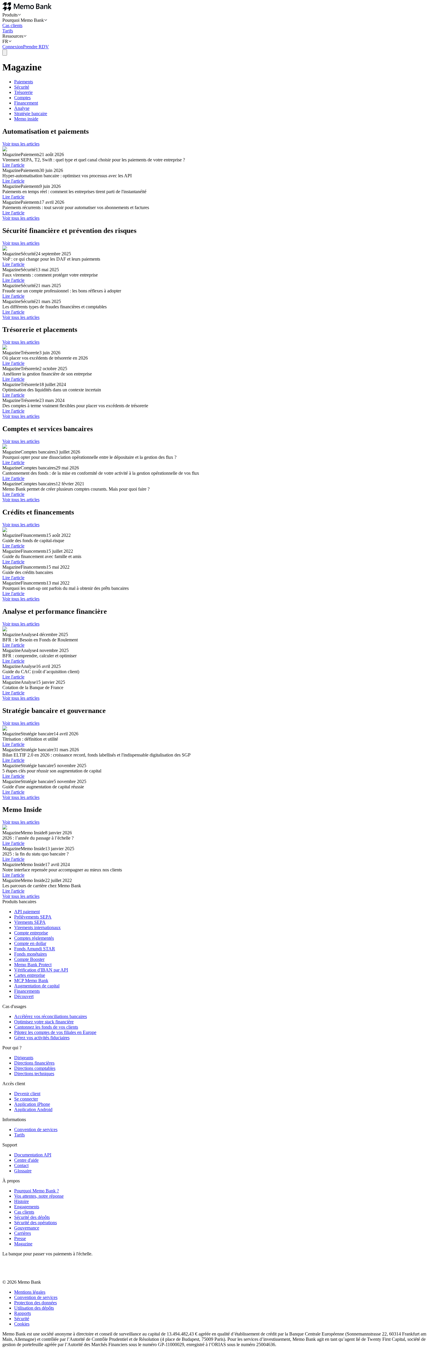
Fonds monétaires (30, 954)
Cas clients (12, 25)
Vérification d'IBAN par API (41, 969)
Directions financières (34, 1062)
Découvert (24, 996)
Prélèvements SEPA (33, 916)
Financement (26, 102)
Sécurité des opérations (35, 1222)
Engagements (26, 1206)
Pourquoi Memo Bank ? (36, 1190)
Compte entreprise (31, 932)
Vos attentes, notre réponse (39, 1196)
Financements (27, 991)
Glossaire (23, 1170)
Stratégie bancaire (30, 113)
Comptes (22, 97)
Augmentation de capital (37, 985)
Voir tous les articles (20, 143)
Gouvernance (26, 1227)
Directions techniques (34, 1073)
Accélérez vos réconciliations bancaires (50, 1016)
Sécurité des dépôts (32, 1217)
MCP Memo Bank (31, 980)
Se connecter (26, 1098)
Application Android (33, 1109)
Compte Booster (29, 959)
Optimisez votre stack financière (44, 1021)
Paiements (23, 81)
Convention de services (35, 1129)
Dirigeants (23, 1057)
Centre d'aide (26, 1160)
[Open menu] (4, 52)
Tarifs (7, 30)
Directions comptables (34, 1068)
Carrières (22, 1233)
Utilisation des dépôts (34, 1307)
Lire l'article (13, 165)
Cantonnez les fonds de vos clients (46, 1027)
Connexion (12, 46)
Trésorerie (23, 92)
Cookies (21, 1323)
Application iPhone (32, 1104)
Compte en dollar (30, 943)
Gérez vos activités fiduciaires (42, 1037)
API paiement (27, 911)
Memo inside (26, 118)
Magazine (23, 1243)
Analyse (21, 108)
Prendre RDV (36, 46)
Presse (20, 1238)
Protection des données (35, 1302)
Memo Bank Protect (33, 964)
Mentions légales (29, 1292)
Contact (21, 1165)
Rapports (22, 1313)
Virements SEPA (30, 922)
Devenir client (27, 1093)
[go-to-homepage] (27, 9)
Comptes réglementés (34, 938)
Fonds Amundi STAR (34, 948)
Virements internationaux (37, 927)
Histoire (21, 1201)
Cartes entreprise (29, 975)
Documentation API (32, 1154)
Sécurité (21, 87)
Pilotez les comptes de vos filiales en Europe (55, 1032)
